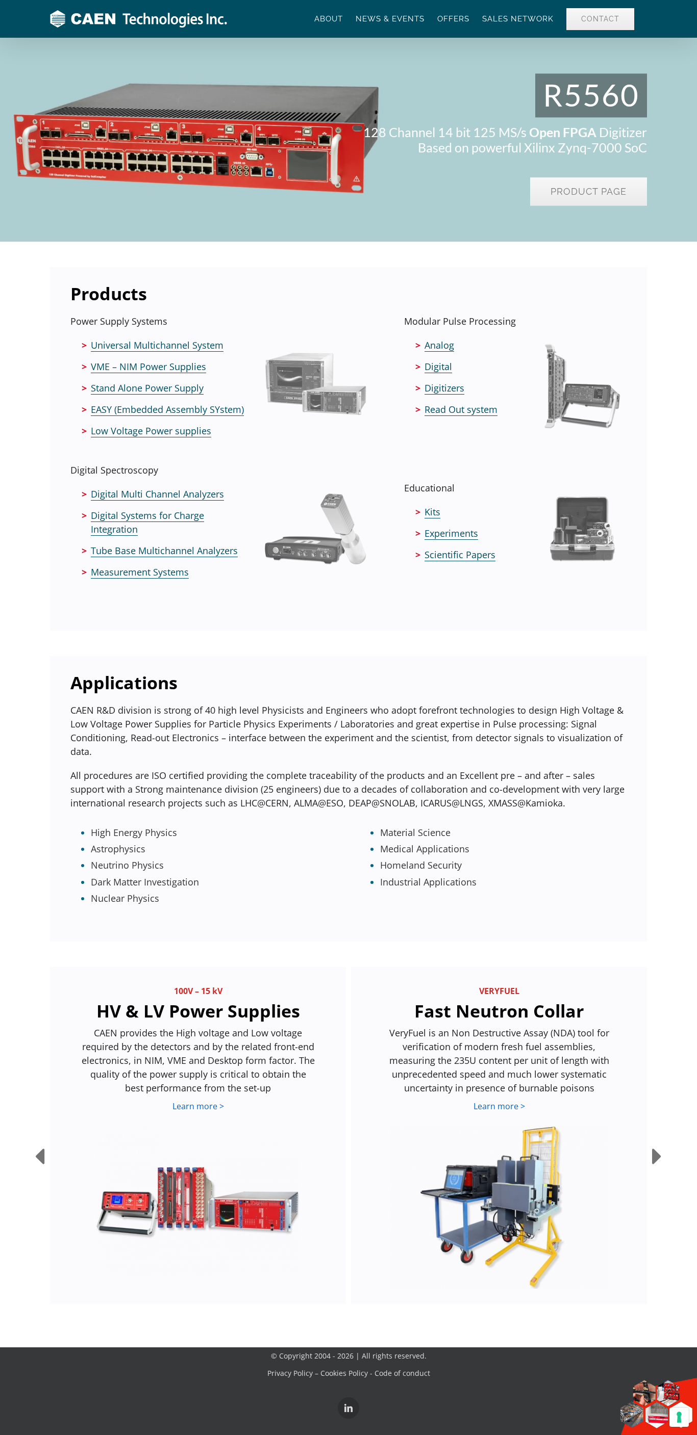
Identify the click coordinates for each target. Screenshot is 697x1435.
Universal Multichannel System (157, 345)
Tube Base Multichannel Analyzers (164, 550)
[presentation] (40, 1157)
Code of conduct (402, 1373)
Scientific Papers (460, 555)
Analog (439, 345)
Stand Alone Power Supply (147, 388)
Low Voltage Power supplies (151, 431)
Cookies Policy (344, 1373)
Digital (438, 366)
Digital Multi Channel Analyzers (157, 494)
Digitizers (444, 388)
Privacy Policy (290, 1373)
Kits (432, 512)
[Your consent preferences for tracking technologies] (679, 1417)
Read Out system (461, 409)
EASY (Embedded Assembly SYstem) (167, 409)
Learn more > (198, 1106)
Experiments (451, 533)
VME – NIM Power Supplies (148, 366)
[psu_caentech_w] (198, 1201)
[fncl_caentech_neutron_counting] (499, 1206)
